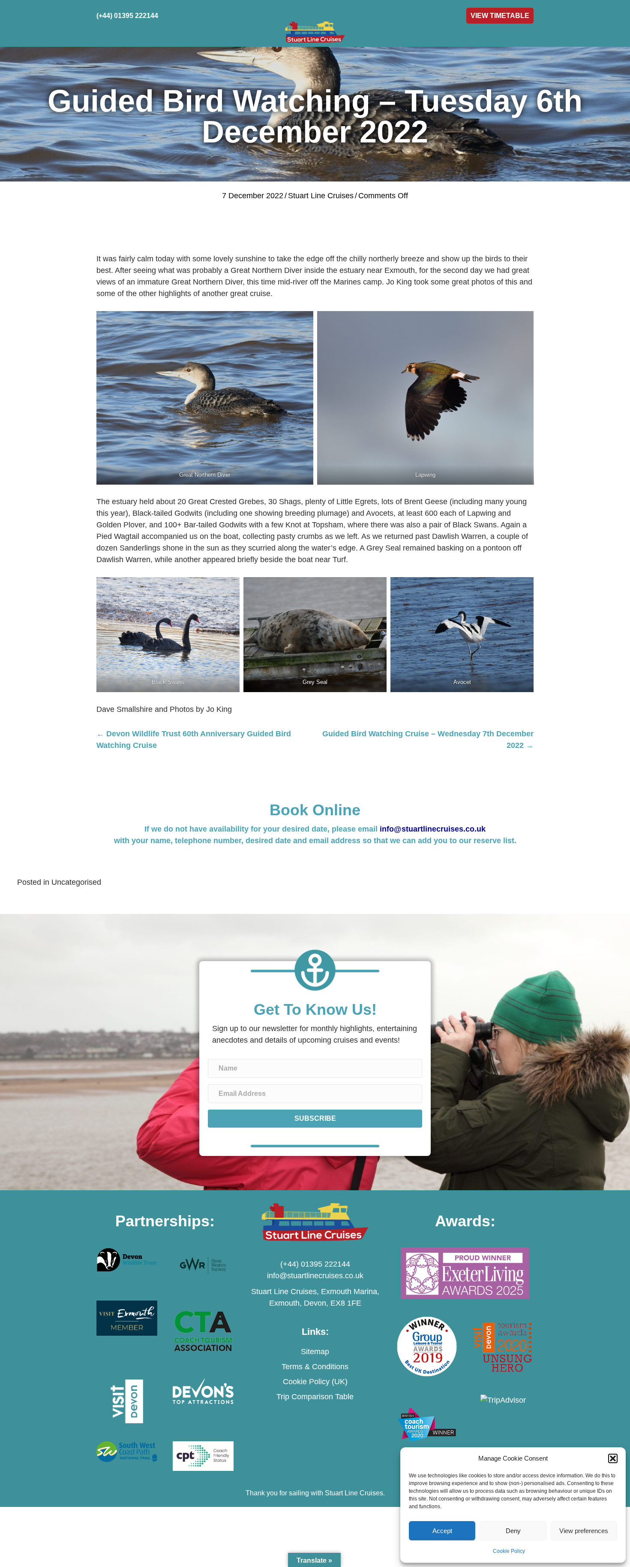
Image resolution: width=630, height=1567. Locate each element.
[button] (613, 1458)
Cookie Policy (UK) (315, 1381)
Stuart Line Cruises (321, 195)
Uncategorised (76, 882)
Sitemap (315, 1351)
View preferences (583, 1530)
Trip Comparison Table (315, 1396)
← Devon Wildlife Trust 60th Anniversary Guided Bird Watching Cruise (193, 739)
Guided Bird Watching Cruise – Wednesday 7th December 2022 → (428, 739)
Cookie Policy (509, 1551)
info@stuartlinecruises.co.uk (433, 829)
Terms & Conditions (315, 1366)
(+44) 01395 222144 (315, 1264)
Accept (442, 1530)
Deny (513, 1530)
